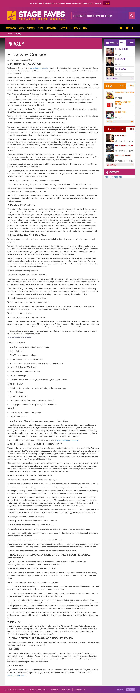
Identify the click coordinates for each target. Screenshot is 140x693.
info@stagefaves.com (16, 675)
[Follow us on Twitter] (127, 28)
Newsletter (121, 28)
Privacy (54, 689)
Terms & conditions (37, 689)
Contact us (80, 689)
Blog (85, 28)
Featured (130, 42)
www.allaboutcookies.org (67, 440)
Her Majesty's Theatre (124, 145)
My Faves (76, 28)
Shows (21, 28)
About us (66, 689)
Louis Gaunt (120, 58)
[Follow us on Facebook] (132, 28)
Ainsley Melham (121, 49)
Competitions (64, 28)
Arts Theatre (120, 135)
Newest (123, 42)
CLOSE (107, 3)
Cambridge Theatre (123, 155)
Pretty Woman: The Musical (122, 103)
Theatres (31, 28)
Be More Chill (120, 111)
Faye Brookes (120, 68)
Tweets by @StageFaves (113, 176)
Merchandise (51, 28)
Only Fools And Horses (124, 92)
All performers (112, 78)
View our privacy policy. (92, 4)
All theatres (111, 165)
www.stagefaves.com (39, 68)
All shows (111, 121)
